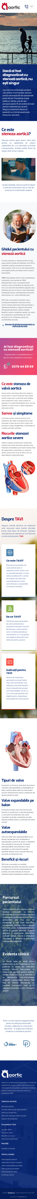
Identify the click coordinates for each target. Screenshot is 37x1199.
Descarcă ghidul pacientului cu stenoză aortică (20, 325)
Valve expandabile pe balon (12, 1166)
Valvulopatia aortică (9, 1159)
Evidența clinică (8, 1175)
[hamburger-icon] (31, 6)
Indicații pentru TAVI (9, 1172)
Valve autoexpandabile (10, 1169)
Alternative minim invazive (12, 1162)
